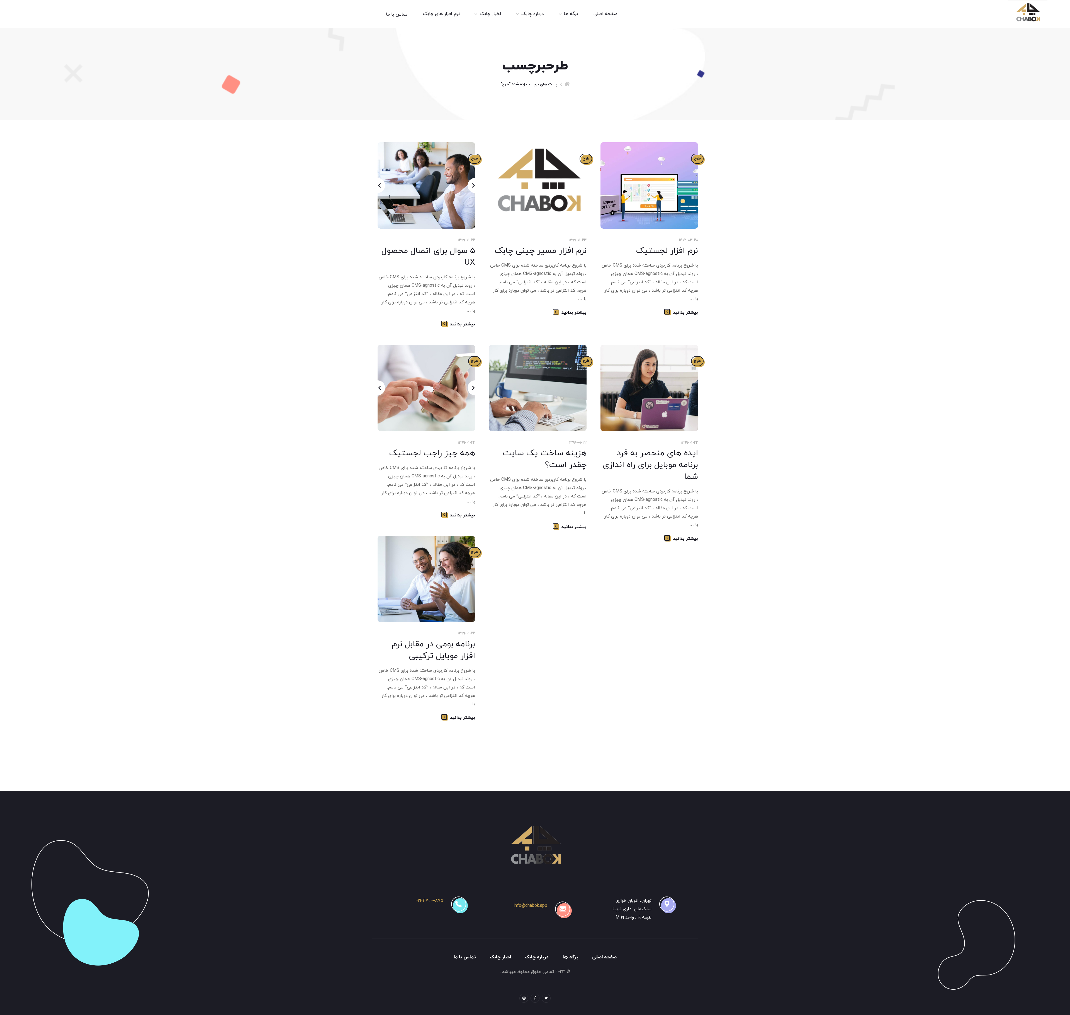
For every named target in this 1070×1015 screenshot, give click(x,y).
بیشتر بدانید (685, 313)
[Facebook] (535, 998)
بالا (40, 1000)
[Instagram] (523, 998)
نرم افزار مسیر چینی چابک (541, 251)
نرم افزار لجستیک (667, 251)
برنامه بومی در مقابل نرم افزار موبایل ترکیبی (433, 650)
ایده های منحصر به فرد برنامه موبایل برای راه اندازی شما (650, 465)
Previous (377, 185)
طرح (697, 158)
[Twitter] (546, 998)
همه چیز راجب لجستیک (432, 453)
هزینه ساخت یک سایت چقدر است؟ (545, 459)
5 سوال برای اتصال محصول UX (428, 257)
